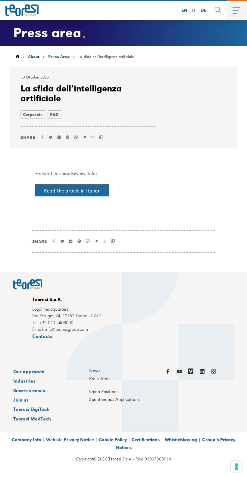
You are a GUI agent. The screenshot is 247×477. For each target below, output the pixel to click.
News (94, 371)
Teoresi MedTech (32, 418)
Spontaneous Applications (114, 399)
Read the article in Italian (72, 190)
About (33, 56)
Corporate (33, 114)
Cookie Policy (113, 439)
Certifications (146, 439)
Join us (21, 399)
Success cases (29, 390)
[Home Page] (20, 10)
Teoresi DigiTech (31, 409)
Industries (24, 380)
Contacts (42, 336)
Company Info (26, 439)
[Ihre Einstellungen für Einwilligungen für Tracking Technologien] (236, 466)
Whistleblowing (181, 439)
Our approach (28, 371)
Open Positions (103, 391)
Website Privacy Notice (70, 439)
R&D (54, 114)
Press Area (59, 56)
